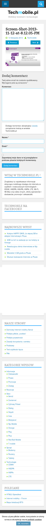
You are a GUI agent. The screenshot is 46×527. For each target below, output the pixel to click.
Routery (11, 454)
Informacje (10, 371)
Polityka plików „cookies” (16, 333)
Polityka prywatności (14, 337)
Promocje (12, 382)
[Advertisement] (23, 290)
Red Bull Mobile (14, 439)
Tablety (11, 458)
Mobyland (12, 420)
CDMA (11, 464)
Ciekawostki (13, 374)
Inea (10, 416)
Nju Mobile (12, 424)
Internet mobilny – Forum (16, 498)
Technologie (11, 462)
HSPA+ (11, 472)
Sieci (8, 393)
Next (34, 42)
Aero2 (10, 396)
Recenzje (10, 389)
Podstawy (10, 345)
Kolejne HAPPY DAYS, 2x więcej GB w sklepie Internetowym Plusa (20, 234)
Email (5, 146)
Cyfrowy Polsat (14, 404)
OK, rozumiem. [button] (23, 523)
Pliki (8, 353)
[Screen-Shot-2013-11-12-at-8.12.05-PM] (23, 56)
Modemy (11, 450)
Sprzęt (9, 447)
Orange (11, 428)
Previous (13, 42)
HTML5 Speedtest (13, 494)
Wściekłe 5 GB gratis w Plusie (19, 253)
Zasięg (11, 385)
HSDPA (11, 468)
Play (10, 431)
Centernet (12, 400)
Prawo (10, 378)
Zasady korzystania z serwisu (18, 341)
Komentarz (6, 86)
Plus (10, 435)
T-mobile (11, 443)
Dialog (10, 408)
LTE (10, 476)
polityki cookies (35, 519)
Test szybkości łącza (14, 349)
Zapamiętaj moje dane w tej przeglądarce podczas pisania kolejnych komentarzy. (19, 158)
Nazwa (5, 137)
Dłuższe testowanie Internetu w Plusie (22, 257)
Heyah (11, 412)
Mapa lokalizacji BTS (14, 502)
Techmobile (32, 37)
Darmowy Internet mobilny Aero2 (19, 329)
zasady (35, 125)
